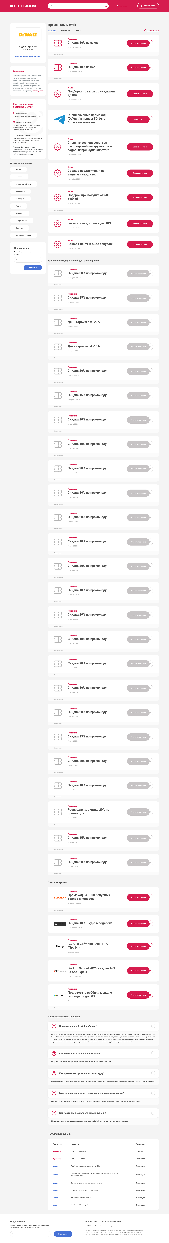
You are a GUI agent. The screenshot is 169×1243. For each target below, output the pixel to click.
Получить (138, 119)
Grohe (18, 169)
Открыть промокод (138, 43)
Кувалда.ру (20, 191)
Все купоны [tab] (52, 30)
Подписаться (33, 268)
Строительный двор (23, 184)
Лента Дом (20, 199)
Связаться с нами (91, 1221)
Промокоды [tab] (65, 30)
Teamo (18, 206)
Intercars (19, 228)
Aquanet (19, 177)
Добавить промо (148, 6)
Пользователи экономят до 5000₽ (28, 56)
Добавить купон (152, 30)
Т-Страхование (21, 221)
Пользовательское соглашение (110, 1221)
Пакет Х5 (19, 213)
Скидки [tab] (77, 30)
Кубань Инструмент (23, 235)
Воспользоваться (140, 94)
